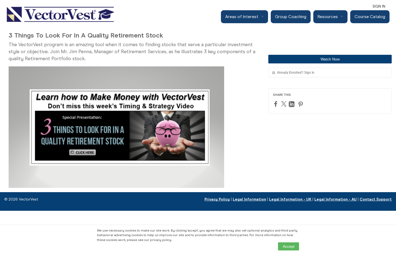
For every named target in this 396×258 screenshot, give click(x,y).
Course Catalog (370, 16)
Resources (328, 16)
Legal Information (249, 199)
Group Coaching (290, 16)
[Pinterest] (301, 104)
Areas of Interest (241, 16)
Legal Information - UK (290, 199)
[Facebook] (276, 104)
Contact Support (376, 199)
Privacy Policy (217, 199)
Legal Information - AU (335, 199)
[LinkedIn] (292, 104)
